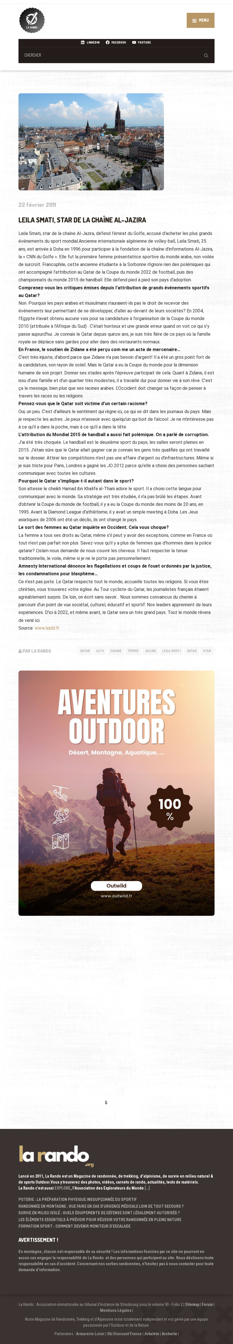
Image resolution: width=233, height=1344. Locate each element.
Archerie (169, 1333)
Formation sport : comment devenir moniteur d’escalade (74, 1226)
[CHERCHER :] (116, 55)
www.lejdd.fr (47, 628)
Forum (207, 1304)
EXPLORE (62, 1188)
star (207, 651)
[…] (147, 1188)
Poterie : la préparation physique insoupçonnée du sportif (77, 1199)
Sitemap (192, 1304)
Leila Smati (171, 651)
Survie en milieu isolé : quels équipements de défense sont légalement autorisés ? (99, 1212)
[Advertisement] (61, 1018)
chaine (116, 651)
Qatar (85, 651)
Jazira (150, 651)
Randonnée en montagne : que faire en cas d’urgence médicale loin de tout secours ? (101, 1206)
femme (133, 651)
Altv (100, 651)
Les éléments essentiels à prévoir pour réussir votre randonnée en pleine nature (99, 1219)
